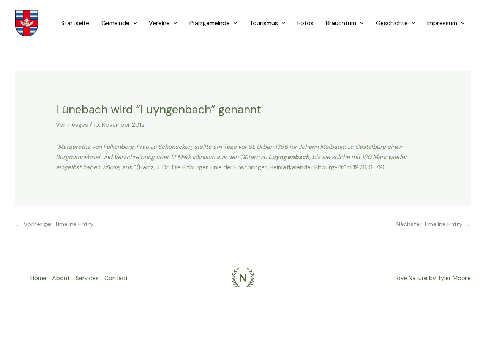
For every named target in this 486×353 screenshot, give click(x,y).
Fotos (305, 23)
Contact (116, 278)
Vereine (159, 23)
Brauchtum (341, 23)
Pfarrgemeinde (209, 23)
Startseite (75, 23)
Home (38, 278)
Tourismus (263, 23)
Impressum (442, 23)
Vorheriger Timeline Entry (54, 224)
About (61, 278)
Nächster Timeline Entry (433, 224)
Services (87, 278)
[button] (133, 23)
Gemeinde (115, 23)
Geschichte (392, 23)
